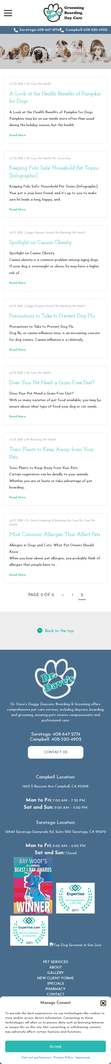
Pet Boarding (63, 232)
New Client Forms (55, 978)
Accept (55, 1046)
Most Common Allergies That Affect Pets (54, 534)
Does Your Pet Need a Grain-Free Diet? (52, 382)
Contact (56, 994)
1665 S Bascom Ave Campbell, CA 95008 (55, 786)
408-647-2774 (66, 734)
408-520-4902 (66, 739)
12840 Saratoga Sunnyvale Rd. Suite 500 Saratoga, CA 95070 (55, 832)
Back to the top (59, 631)
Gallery (55, 973)
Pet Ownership (61, 158)
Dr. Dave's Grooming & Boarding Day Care (52, 520)
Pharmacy (55, 989)
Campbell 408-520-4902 (86, 30)
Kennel (50, 232)
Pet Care (31, 84)
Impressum (83, 1057)
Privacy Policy (63, 1057)
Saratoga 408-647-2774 (40, 30)
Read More (17, 135)
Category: (55, 50)
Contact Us (55, 752)
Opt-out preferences (36, 1057)
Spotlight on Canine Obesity (40, 242)
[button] (103, 1003)
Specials (55, 984)
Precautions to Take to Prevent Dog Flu (52, 316)
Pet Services (55, 962)
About (55, 967)
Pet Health (44, 84)
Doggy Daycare (35, 232)
